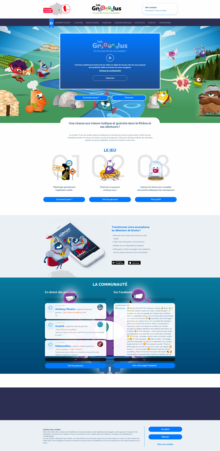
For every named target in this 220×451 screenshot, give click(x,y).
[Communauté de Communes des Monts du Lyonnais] (80, 380)
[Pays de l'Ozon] (105, 380)
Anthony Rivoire (65, 309)
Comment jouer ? (63, 22)
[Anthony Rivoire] (51, 307)
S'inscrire (129, 97)
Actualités (140, 22)
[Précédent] (144, 299)
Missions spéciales (123, 22)
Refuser (165, 436)
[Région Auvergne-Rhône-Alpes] (151, 380)
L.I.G (150, 320)
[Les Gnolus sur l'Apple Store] (134, 263)
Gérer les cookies (165, 444)
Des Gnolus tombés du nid (74, 312)
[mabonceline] (51, 344)
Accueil (51, 22)
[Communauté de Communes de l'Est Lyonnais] (69, 380)
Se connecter (149, 10)
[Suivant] (144, 359)
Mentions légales (120, 407)
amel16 (59, 326)
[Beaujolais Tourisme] (90, 380)
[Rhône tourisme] (120, 380)
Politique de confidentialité (110, 70)
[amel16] (51, 324)
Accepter (165, 429)
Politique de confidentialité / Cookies (127, 401)
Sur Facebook (82, 396)
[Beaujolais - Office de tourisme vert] (56, 380)
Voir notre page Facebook (144, 365)
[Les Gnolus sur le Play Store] (118, 263)
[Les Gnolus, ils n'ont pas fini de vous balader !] (106, 8)
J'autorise (110, 78)
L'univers (78, 22)
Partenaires (165, 22)
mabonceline (62, 346)
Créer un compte (160, 10)
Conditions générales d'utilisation (126, 396)
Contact (152, 22)
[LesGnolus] (121, 337)
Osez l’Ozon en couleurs (66, 329)
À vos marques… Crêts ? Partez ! (69, 349)
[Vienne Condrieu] (135, 380)
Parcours (106, 22)
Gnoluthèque (92, 22)
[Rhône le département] (164, 380)
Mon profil (156, 199)
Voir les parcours (110, 199)
